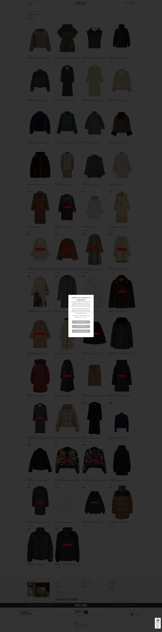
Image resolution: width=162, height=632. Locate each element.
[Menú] (160, 618)
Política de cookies (83, 317)
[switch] (158, 627)
